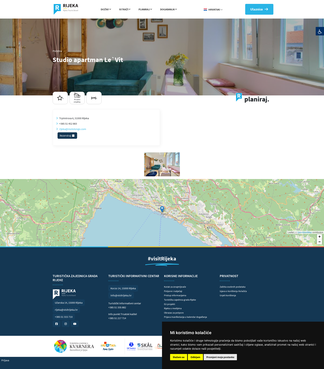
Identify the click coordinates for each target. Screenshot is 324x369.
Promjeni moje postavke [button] (220, 357)
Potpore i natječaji (173, 291)
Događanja (167, 9)
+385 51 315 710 (64, 316)
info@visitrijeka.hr (121, 295)
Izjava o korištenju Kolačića (233, 291)
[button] (162, 209)
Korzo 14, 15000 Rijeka (123, 288)
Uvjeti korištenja (228, 295)
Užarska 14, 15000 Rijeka (69, 302)
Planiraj (144, 9)
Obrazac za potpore (174, 312)
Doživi (105, 9)
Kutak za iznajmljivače (175, 286)
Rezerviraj (66, 135)
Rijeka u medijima (173, 308)
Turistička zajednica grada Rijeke (180, 299)
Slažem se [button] (178, 357)
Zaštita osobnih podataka (232, 286)
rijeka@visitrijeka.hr (66, 309)
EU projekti (169, 304)
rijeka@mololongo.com (72, 129)
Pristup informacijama (175, 295)
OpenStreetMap (304, 232)
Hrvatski (214, 9)
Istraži (123, 9)
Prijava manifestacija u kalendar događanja (185, 316)
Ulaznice (256, 9)
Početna (57, 51)
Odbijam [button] (195, 357)
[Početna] (67, 9)
